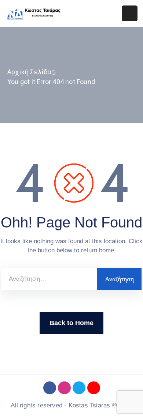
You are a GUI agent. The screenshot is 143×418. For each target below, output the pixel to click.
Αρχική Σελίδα (29, 72)
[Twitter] (79, 387)
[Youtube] (93, 387)
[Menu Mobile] (130, 13)
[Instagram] (64, 387)
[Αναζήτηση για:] (49, 279)
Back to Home (72, 323)
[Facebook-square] (49, 387)
